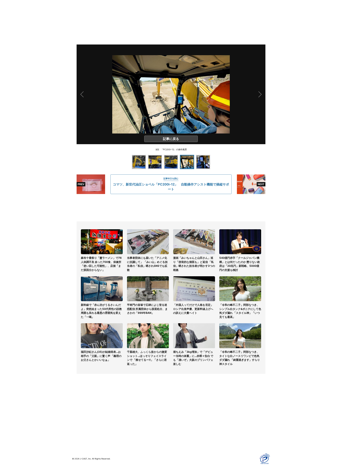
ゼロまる (127, 434)
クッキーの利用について (234, 421)
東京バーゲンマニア (133, 424)
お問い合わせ (178, 411)
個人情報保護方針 (230, 401)
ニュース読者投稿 (181, 416)
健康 (74, 416)
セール (76, 427)
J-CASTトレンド (131, 406)
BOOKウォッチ (130, 418)
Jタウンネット (130, 429)
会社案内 (176, 401)
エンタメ (77, 421)
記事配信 (225, 432)
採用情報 (176, 406)
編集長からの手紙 (181, 421)
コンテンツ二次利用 (232, 437)
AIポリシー (227, 416)
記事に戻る (171, 139)
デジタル (77, 411)
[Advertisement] (171, 208)
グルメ (76, 406)
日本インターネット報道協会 (237, 442)
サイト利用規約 (229, 406)
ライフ (76, 401)
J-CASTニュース (131, 401)
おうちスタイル (81, 434)
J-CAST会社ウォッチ (134, 411)
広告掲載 (225, 427)
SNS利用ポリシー (231, 411)
